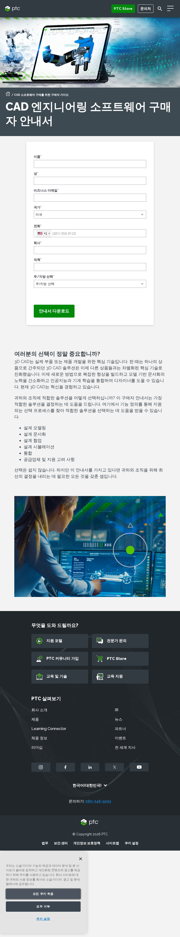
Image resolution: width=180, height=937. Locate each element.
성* (36, 173)
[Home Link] (8, 95)
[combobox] (43, 233)
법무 (45, 843)
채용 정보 (39, 738)
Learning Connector (48, 728)
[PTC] (90, 822)
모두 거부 (43, 906)
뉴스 (118, 719)
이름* (37, 157)
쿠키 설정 (132, 843)
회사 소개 (39, 710)
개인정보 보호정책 (86, 843)
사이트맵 (112, 843)
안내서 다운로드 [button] (54, 310)
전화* (37, 226)
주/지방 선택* (44, 276)
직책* (37, 260)
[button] (90, 215)
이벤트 (120, 738)
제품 (35, 719)
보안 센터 (61, 843)
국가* (37, 207)
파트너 (120, 728)
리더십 (37, 747)
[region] (43, 892)
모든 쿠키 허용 (43, 894)
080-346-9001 (98, 801)
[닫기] (80, 859)
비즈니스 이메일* (46, 190)
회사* (37, 243)
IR (116, 710)
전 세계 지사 (125, 747)
